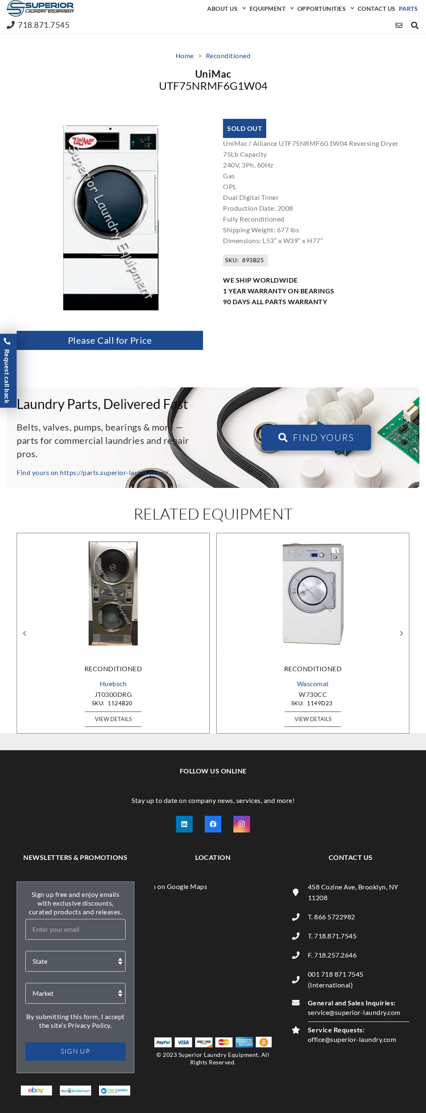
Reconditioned (228, 55)
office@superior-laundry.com (352, 1039)
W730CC (313, 694)
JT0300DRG (113, 694)
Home (185, 55)
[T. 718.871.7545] (299, 936)
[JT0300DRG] (113, 593)
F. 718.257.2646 (332, 955)
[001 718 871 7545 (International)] (299, 979)
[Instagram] (241, 824)
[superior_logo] (40, 8)
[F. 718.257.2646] (299, 955)
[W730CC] (313, 593)
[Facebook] (213, 824)
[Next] (401, 633)
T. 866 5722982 (331, 917)
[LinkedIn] (184, 824)
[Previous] (25, 633)
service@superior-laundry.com (354, 1012)
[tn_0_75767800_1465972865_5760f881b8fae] (36, 1091)
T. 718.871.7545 (332, 936)
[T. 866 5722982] (299, 917)
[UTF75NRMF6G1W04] (110, 124)
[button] (242, 8)
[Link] (399, 25)
